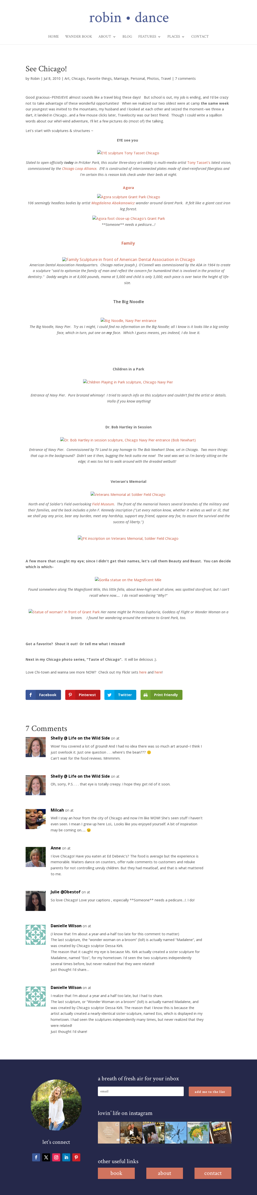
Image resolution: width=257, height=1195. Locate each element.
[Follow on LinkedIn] (66, 1157)
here (143, 672)
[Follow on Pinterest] (76, 1157)
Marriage (121, 78)
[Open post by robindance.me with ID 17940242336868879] (198, 1133)
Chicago (78, 78)
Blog (127, 37)
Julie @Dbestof (66, 892)
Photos (153, 78)
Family (128, 243)
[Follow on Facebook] (36, 1157)
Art (67, 78)
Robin (35, 78)
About (104, 37)
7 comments (185, 78)
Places (173, 37)
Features (147, 37)
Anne (56, 848)
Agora (128, 187)
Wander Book (78, 37)
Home (53, 37)
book (116, 1173)
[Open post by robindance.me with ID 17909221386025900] (131, 1133)
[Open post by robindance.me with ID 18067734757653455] (176, 1133)
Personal (138, 78)
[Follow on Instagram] (56, 1157)
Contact (200, 37)
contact (213, 1173)
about (164, 1173)
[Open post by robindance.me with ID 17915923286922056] (153, 1133)
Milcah (57, 810)
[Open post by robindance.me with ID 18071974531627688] (109, 1133)
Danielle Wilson (66, 925)
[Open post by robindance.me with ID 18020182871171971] (220, 1133)
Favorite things (99, 78)
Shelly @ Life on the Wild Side (80, 738)
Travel (166, 78)
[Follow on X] (46, 1157)
